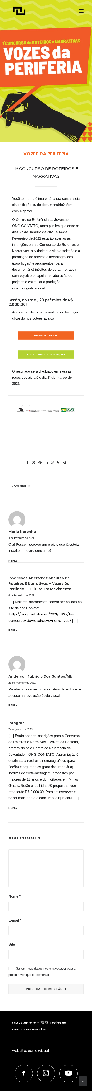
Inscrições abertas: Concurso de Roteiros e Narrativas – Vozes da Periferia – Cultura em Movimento (39, 584)
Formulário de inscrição (46, 354)
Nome (14, 896)
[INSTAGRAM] (46, 1073)
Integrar (16, 722)
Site (11, 944)
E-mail (14, 920)
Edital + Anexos (46, 335)
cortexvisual (38, 1050)
